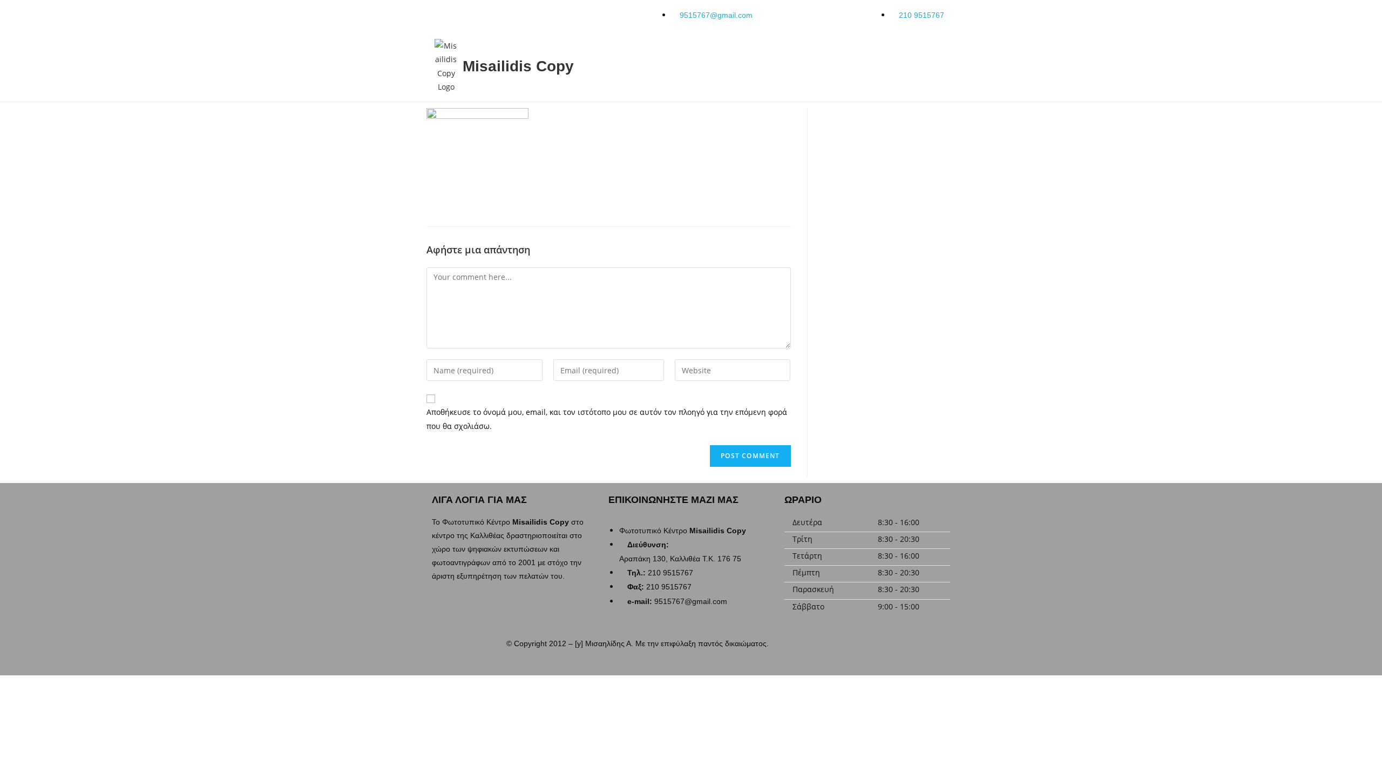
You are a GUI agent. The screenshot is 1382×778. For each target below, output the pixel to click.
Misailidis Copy (518, 66)
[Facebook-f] (439, 13)
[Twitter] (503, 13)
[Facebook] (872, 647)
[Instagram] (471, 13)
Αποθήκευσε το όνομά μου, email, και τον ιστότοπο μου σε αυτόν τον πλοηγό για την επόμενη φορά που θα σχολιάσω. (606, 419)
